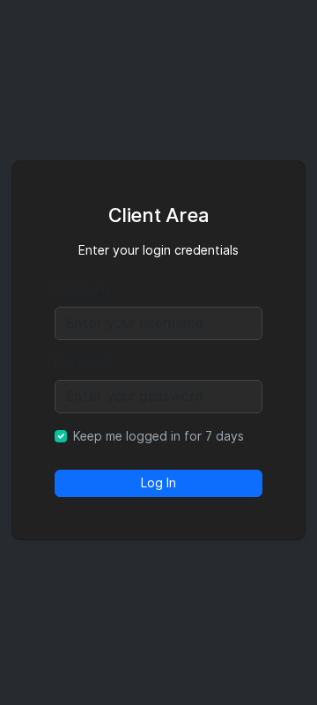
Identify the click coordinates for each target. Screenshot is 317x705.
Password (83, 363)
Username (83, 290)
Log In (158, 483)
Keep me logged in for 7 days (158, 436)
